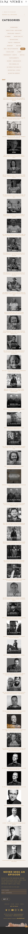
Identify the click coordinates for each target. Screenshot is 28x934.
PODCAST (7, 904)
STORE (12, 904)
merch (17, 904)
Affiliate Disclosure (18, 915)
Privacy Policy (8, 915)
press (22, 904)
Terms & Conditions (18, 914)
